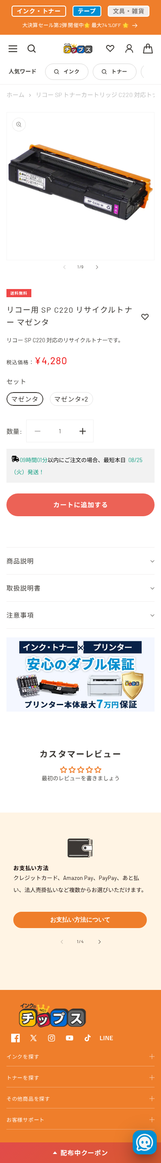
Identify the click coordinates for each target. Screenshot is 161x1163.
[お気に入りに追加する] (145, 316)
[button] (12, 48)
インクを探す (22, 1056)
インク (71, 71)
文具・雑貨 (129, 11)
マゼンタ (25, 399)
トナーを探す (22, 1078)
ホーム (15, 94)
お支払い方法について (80, 919)
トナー (119, 71)
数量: (14, 431)
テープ (87, 11)
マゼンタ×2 (71, 399)
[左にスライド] (64, 267)
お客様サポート (25, 1120)
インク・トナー (39, 11)
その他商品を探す (28, 1099)
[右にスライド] (97, 267)
